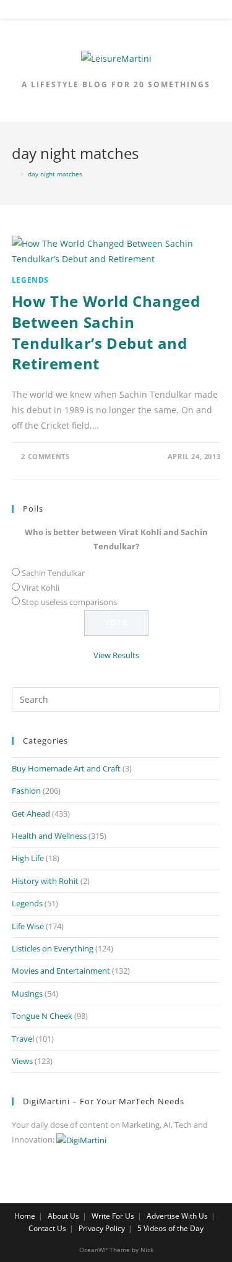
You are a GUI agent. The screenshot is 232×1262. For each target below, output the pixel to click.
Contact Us (47, 1228)
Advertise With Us (177, 1216)
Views (22, 1061)
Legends (30, 280)
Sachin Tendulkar (53, 572)
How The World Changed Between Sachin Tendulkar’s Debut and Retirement (106, 332)
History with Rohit (45, 880)
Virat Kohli (40, 587)
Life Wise (28, 926)
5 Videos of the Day (170, 1228)
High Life (28, 858)
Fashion (26, 790)
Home (24, 1216)
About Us (63, 1216)
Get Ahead (31, 813)
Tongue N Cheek (42, 1015)
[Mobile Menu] (116, 11)
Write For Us (113, 1216)
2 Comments (45, 456)
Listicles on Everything (52, 948)
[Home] (14, 174)
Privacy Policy (102, 1228)
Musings (27, 993)
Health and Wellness (49, 835)
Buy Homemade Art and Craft (66, 768)
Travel (23, 1038)
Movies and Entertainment (61, 970)
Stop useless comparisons (69, 601)
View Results (116, 655)
